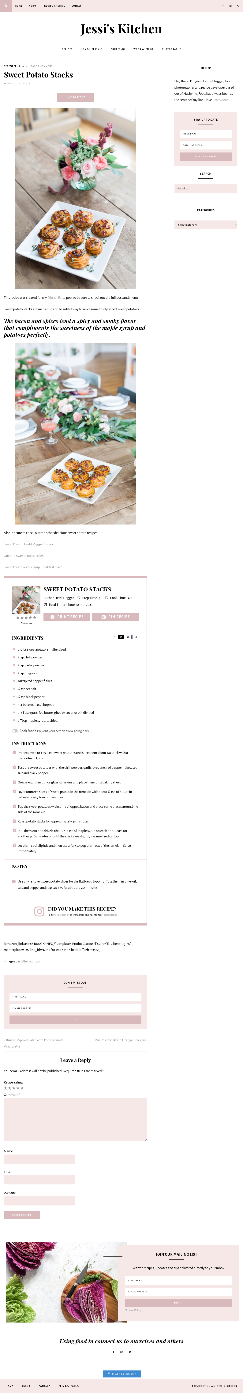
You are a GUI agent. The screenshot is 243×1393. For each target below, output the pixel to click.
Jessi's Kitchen (121, 28)
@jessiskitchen (60, 914)
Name (8, 1151)
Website (10, 1193)
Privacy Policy (133, 1310)
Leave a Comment (41, 66)
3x (136, 637)
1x (121, 637)
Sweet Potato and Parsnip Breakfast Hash (33, 567)
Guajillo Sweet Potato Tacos (23, 556)
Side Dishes (22, 83)
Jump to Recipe (75, 97)
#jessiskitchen (109, 914)
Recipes (9, 83)
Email (8, 1172)
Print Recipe (70, 617)
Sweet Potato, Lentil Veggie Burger (28, 544)
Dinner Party (56, 297)
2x (128, 637)
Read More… (221, 100)
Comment (12, 1095)
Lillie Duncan (30, 961)
